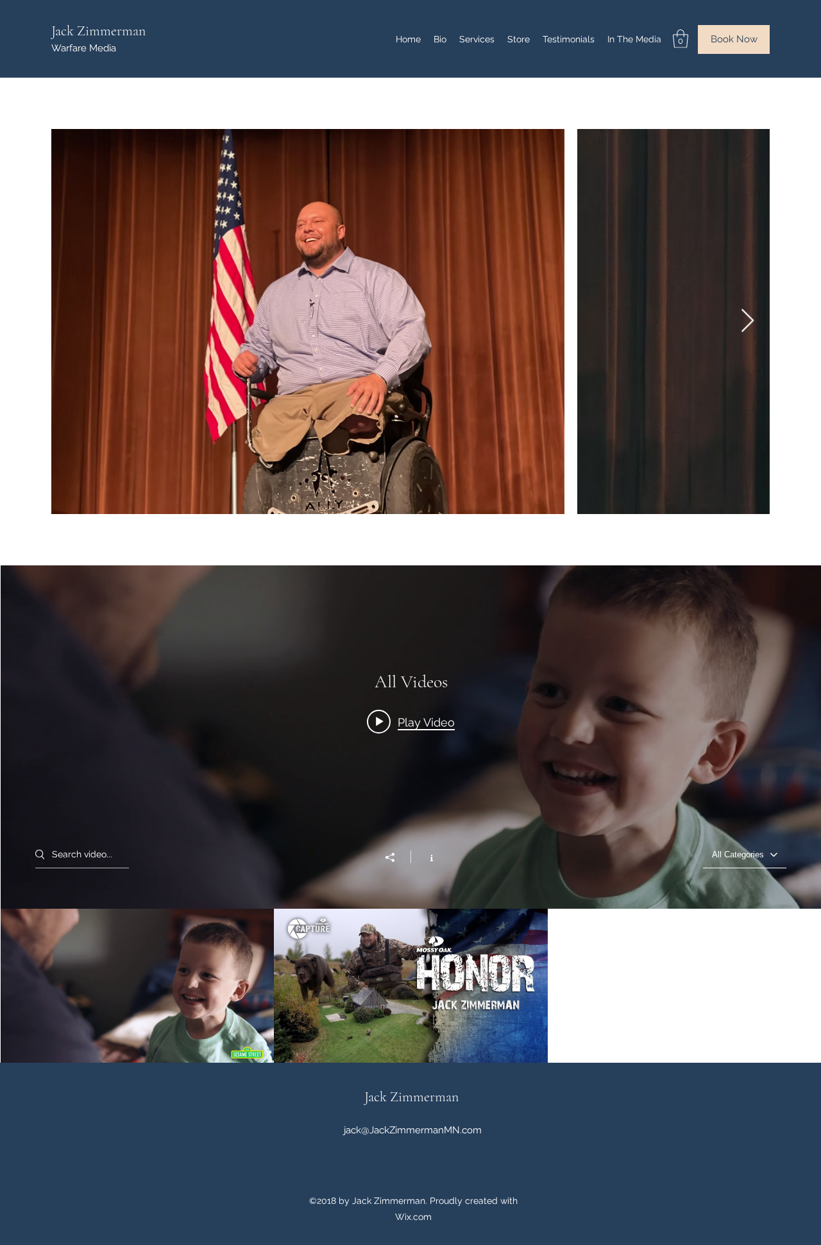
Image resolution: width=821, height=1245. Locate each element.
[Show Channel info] (424, 856)
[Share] (396, 857)
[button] (680, 39)
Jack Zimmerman (98, 30)
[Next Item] (747, 321)
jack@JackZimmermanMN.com (413, 1130)
